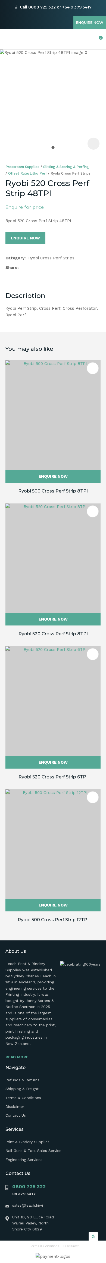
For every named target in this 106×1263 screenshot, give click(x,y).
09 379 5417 (24, 1194)
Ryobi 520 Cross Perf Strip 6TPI (53, 777)
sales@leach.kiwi (27, 1205)
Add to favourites (93, 368)
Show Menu (8, 39)
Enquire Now (89, 22)
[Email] (38, 267)
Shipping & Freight (22, 1089)
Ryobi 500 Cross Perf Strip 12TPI (53, 919)
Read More (17, 1057)
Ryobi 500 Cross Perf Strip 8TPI (53, 491)
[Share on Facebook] (22, 268)
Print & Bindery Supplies (27, 1142)
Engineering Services (23, 1159)
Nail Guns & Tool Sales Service (33, 1150)
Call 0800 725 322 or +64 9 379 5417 (56, 7)
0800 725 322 (29, 1186)
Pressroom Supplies (22, 167)
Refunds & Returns (22, 1080)
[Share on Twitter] (30, 267)
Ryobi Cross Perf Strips (71, 173)
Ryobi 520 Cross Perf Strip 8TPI (53, 633)
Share (11, 267)
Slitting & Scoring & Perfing (66, 167)
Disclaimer (14, 1106)
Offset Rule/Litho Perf (27, 173)
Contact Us (15, 1115)
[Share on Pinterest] (47, 267)
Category (14, 258)
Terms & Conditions (23, 1098)
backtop (93, 1236)
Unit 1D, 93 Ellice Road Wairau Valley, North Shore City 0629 (33, 1223)
